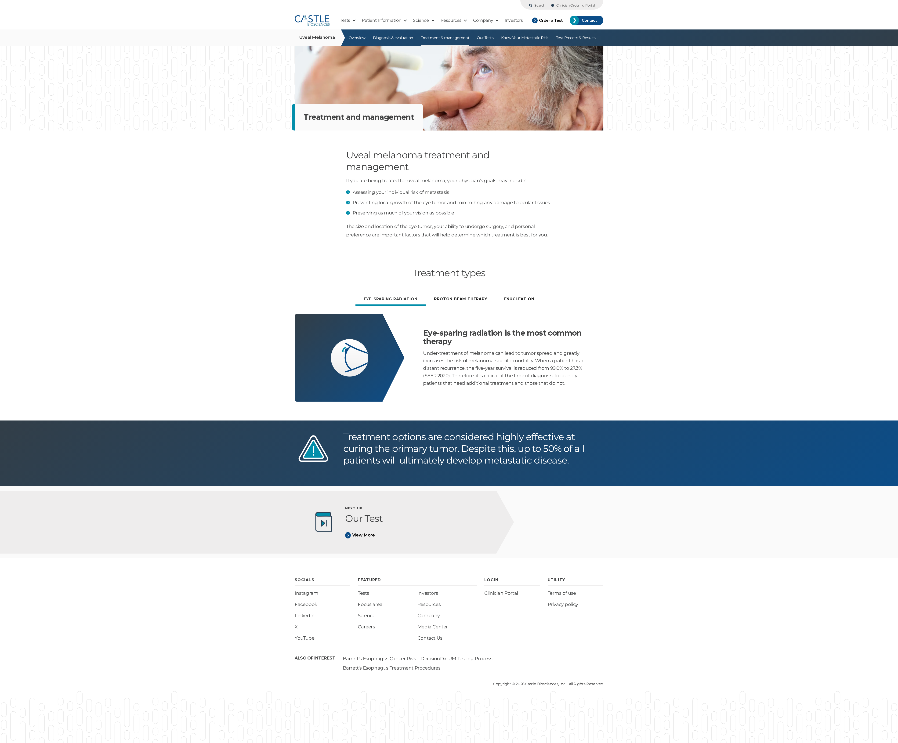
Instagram (306, 593)
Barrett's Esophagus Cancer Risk (379, 658)
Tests (363, 593)
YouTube (304, 638)
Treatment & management (445, 38)
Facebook (306, 604)
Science (366, 615)
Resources (429, 604)
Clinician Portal (501, 593)
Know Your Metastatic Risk (525, 38)
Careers (366, 627)
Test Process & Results (576, 38)
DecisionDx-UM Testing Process (456, 658)
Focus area (370, 604)
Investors (427, 593)
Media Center (432, 627)
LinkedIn (305, 615)
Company (428, 615)
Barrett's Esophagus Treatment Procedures (392, 668)
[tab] (390, 300)
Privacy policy (563, 604)
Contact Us (429, 638)
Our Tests (485, 38)
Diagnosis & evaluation (393, 38)
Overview (357, 38)
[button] (348, 20)
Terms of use (562, 593)
